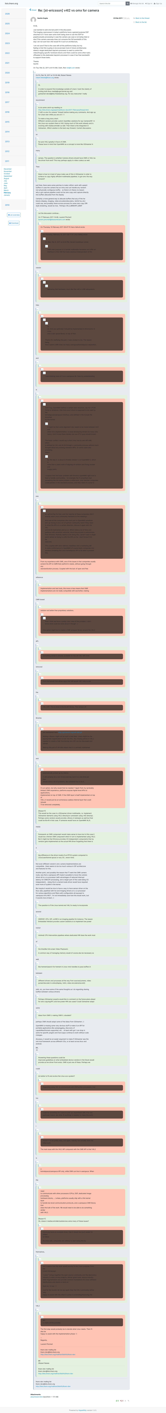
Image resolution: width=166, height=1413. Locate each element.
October (7, 174)
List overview (14, 215)
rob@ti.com (70, 68)
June (5, 183)
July (5, 181)
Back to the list (141, 22)
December (8, 169)
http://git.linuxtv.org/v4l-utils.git (70, 732)
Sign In (149, 3)
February (7, 193)
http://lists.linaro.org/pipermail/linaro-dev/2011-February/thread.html (63, 110)
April (5, 188)
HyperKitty (83, 1410)
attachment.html (36, 1397)
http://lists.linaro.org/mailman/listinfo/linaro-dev (58, 1354)
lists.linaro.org (11, 3)
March (6, 190)
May (5, 185)
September (8, 176)
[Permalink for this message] (128, 1400)
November (8, 171)
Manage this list (138, 3)
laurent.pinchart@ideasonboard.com (51, 219)
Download (15, 223)
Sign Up (159, 3)
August (6, 178)
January (7, 195)
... (35, 72)
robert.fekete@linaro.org (45, 77)
